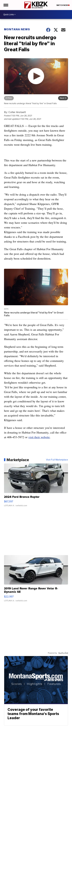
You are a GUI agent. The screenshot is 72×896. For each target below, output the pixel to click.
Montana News (17, 29)
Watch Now (62, 5)
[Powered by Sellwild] (63, 653)
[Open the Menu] (6, 5)
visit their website (39, 437)
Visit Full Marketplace (57, 460)
